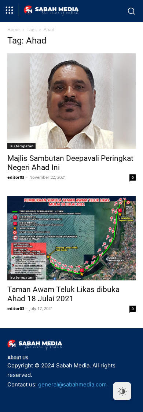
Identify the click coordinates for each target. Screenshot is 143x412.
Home (13, 29)
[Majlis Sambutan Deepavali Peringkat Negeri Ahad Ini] (71, 101)
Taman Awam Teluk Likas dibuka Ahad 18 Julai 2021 (63, 294)
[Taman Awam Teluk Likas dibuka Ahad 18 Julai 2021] (71, 238)
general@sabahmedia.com (72, 384)
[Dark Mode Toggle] (122, 391)
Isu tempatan (21, 145)
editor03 (15, 177)
